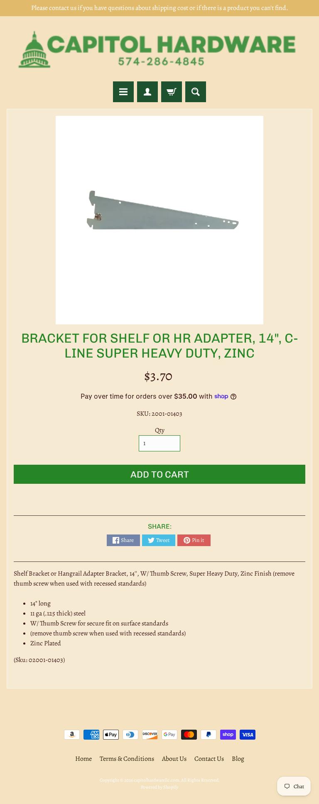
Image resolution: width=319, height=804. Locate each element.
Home (83, 758)
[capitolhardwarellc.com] (159, 49)
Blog (238, 758)
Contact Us (209, 758)
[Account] (147, 91)
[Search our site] (195, 91)
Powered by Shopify (159, 787)
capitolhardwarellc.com (156, 780)
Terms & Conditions (127, 758)
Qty (159, 430)
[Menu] (123, 91)
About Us (174, 758)
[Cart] (171, 91)
